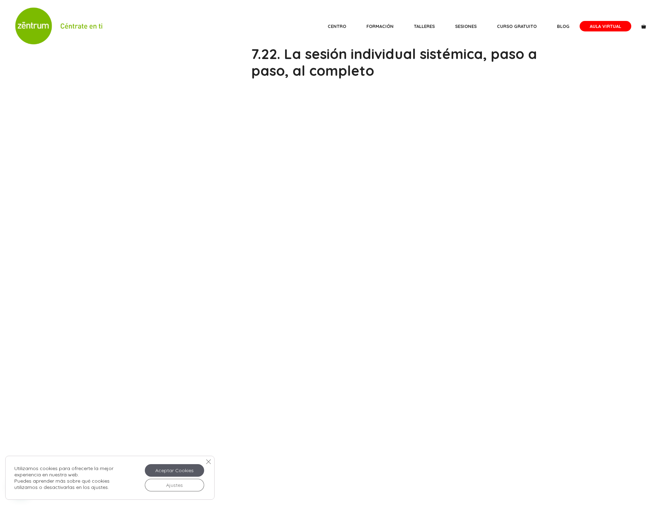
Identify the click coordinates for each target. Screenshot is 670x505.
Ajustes (174, 485)
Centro (337, 26)
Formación (380, 26)
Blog (563, 26)
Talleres (424, 26)
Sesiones (466, 26)
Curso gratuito (517, 26)
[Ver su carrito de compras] (643, 26)
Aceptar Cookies (174, 470)
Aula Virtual (605, 26)
